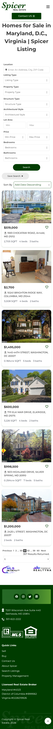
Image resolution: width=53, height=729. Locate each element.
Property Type (11, 87)
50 (21, 550)
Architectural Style (13, 109)
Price (6, 132)
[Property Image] (26, 206)
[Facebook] (17, 597)
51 (25, 550)
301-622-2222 (13, 619)
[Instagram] (23, 597)
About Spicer (9, 666)
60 (38, 550)
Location (8, 64)
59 (34, 550)
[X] (30, 597)
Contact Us (8, 661)
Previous (7, 550)
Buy (4, 656)
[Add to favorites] (47, 228)
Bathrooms (10, 153)
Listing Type (10, 75)
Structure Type (12, 99)
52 (28, 550)
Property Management (15, 676)
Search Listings (11, 671)
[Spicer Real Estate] (14, 6)
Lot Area (8, 120)
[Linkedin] (36, 597)
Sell (4, 651)
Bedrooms (9, 142)
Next (43, 550)
